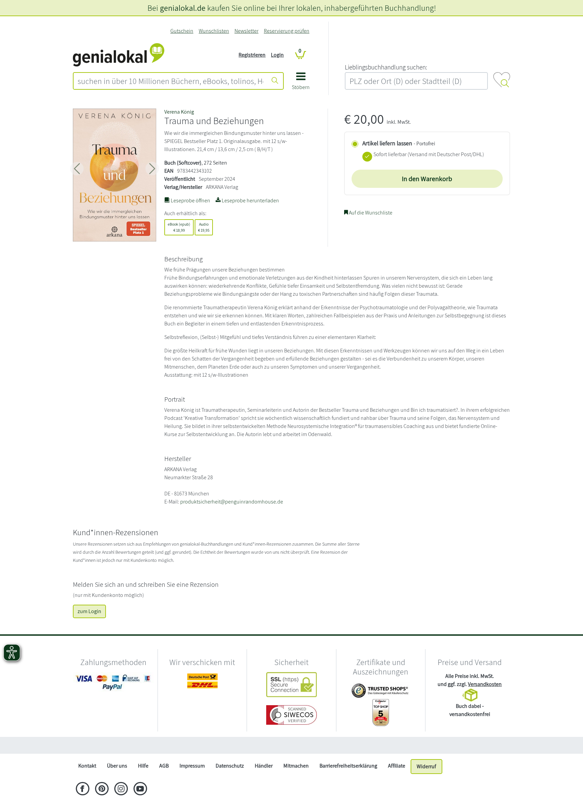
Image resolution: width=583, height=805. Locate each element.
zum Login (89, 611)
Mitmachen (296, 765)
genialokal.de (182, 7)
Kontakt (87, 765)
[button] (301, 83)
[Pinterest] (101, 789)
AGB (164, 765)
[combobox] (170, 81)
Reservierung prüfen (286, 30)
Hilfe (143, 765)
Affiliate (396, 765)
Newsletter (246, 30)
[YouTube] (140, 789)
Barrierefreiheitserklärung (348, 765)
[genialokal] (118, 54)
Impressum (192, 765)
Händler (264, 765)
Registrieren (252, 54)
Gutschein (181, 30)
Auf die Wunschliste (370, 212)
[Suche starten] (275, 81)
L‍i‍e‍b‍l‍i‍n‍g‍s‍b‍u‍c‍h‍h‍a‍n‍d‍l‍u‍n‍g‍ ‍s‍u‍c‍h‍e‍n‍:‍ (386, 67)
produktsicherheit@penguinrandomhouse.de (231, 501)
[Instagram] (121, 789)
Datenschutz (230, 765)
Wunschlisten (214, 30)
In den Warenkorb (427, 178)
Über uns (117, 765)
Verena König (179, 111)
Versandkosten (485, 684)
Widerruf (426, 766)
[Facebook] (82, 789)
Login (277, 54)
